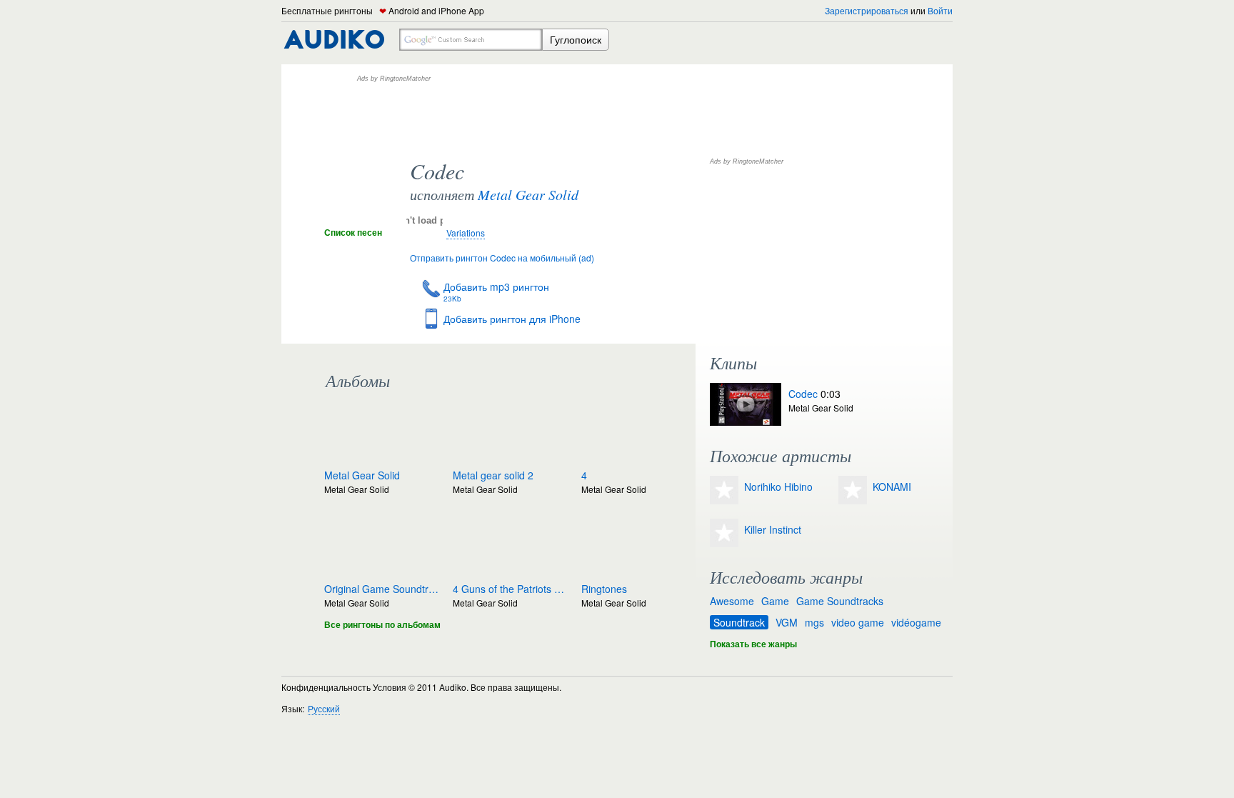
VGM (787, 622)
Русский (324, 708)
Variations (465, 232)
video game (857, 622)
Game (775, 601)
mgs (814, 622)
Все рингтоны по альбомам (382, 624)
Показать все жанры (753, 643)
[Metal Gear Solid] (360, 217)
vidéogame (916, 622)
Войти (940, 10)
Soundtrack (739, 622)
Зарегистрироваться (866, 10)
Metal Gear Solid (528, 194)
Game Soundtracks (839, 601)
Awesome (732, 601)
